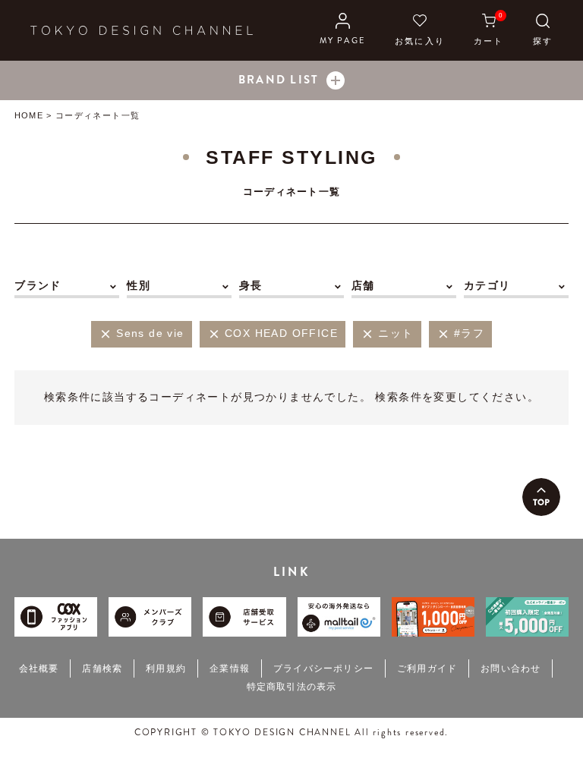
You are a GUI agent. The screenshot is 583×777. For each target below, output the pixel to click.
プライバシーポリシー (323, 668)
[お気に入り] (420, 30)
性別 (138, 285)
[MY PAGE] (343, 30)
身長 (251, 285)
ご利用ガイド (427, 668)
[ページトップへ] (541, 497)
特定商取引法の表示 (292, 686)
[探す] (543, 30)
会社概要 (39, 668)
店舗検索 (102, 668)
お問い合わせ (510, 668)
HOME (28, 115)
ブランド (37, 285)
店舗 (363, 285)
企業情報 (230, 668)
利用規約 (166, 668)
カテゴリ (487, 285)
